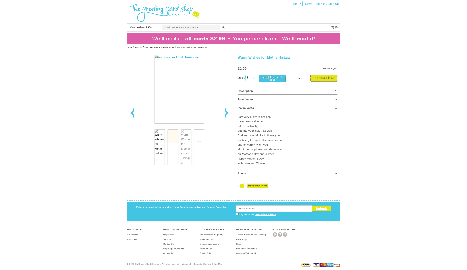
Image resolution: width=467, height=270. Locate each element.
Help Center (168, 234)
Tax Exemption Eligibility (211, 234)
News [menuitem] (308, 4)
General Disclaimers (209, 244)
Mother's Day (151, 47)
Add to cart (272, 78)
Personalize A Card (142, 27)
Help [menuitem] (295, 4)
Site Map (218, 264)
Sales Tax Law (206, 239)
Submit (321, 208)
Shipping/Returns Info (173, 248)
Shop (238, 244)
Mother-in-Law (167, 47)
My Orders (132, 239)
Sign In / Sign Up (327, 4)
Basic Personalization (246, 248)
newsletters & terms (265, 214)
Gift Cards (168, 253)
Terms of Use (206, 248)
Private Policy (206, 253)
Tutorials (167, 239)
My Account (132, 234)
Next (226, 112)
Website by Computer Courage (196, 264)
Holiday (138, 47)
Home (129, 47)
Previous (132, 112)
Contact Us (168, 244)
